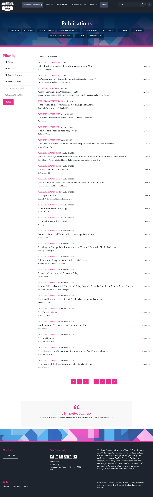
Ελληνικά (80, 36)
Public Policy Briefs (46, 30)
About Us (93, 5)
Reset (8, 102)
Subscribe (10, 456)
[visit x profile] (61, 457)
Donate (104, 5)
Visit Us (25, 486)
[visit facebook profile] (52, 457)
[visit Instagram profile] (75, 457)
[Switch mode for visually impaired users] (149, 4)
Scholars (49, 5)
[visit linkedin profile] (56, 457)
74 (115, 381)
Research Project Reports (68, 30)
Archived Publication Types (60, 36)
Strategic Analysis (90, 30)
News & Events (62, 5)
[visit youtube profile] (66, 457)
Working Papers (108, 30)
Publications (16, 486)
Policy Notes (28, 30)
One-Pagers (14, 30)
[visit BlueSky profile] (70, 457)
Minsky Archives (95, 36)
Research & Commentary (32, 5)
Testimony (124, 30)
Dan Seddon (118, 485)
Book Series (137, 30)
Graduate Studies (79, 5)
